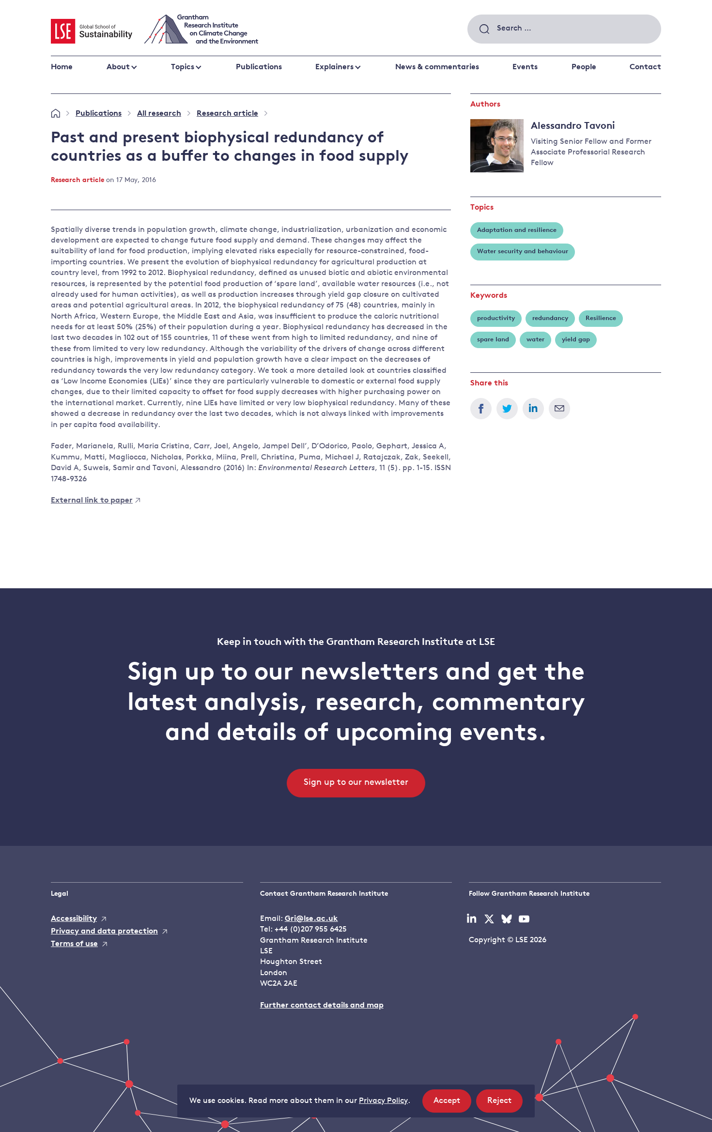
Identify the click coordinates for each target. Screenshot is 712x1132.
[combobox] (564, 29)
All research (159, 114)
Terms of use (74, 944)
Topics (182, 67)
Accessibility (74, 919)
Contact (645, 67)
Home (62, 67)
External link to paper (92, 501)
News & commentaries (437, 67)
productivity (496, 318)
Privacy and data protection (104, 931)
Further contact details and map (322, 1006)
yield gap (576, 340)
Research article (227, 114)
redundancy (550, 318)
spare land (493, 340)
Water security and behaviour (522, 251)
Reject (505, 1104)
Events (525, 67)
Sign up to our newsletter (356, 783)
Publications (259, 67)
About (118, 67)
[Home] (55, 114)
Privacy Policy (383, 1101)
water (535, 340)
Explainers (334, 67)
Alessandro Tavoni (573, 126)
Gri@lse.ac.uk (311, 919)
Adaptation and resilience (517, 230)
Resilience (601, 318)
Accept (452, 1104)
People (584, 67)
